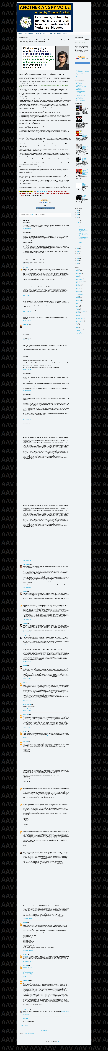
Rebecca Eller (26, 714)
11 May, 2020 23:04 (27, 350)
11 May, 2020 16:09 (27, 320)
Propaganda (78, 278)
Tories (77, 269)
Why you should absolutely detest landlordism (83, 238)
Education (78, 288)
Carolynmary (25, 1018)
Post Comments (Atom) (29, 1033)
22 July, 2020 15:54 (27, 783)
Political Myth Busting (40, 33)
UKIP (77, 282)
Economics (32, 216)
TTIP (77, 324)
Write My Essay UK (27, 704)
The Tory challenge (84, 106)
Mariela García (26, 980)
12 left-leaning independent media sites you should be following (85, 119)
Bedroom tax (78, 326)
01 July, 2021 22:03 (27, 1005)
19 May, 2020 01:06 (27, 599)
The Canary (78, 92)
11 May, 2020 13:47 (27, 311)
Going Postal (79, 97)
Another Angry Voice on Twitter (82, 71)
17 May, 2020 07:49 (27, 560)
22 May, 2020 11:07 (27, 644)
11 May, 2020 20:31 (27, 339)
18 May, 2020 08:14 (27, 587)
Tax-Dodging (79, 302)
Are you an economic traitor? (84, 184)
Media (77, 272)
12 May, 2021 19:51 (27, 976)
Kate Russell (25, 635)
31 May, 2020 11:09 (27, 661)
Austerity (78, 275)
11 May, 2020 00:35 (27, 263)
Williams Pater (26, 603)
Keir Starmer (40, 216)
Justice (77, 309)
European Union (79, 318)
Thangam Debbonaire (59, 216)
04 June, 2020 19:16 (27, 700)
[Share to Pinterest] (44, 214)
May (79, 222)
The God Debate (79, 329)
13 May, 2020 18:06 (27, 419)
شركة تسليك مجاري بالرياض (28, 974)
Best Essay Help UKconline (28, 708)
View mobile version (45, 1030)
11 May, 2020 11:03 (26, 295)
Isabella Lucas (26, 830)
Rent (54, 216)
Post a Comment (24, 1025)
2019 (78, 248)
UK (64, 216)
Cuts (77, 293)
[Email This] (38, 214)
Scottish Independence (81, 311)
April (79, 246)
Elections (78, 305)
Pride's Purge (79, 83)
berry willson (25, 802)
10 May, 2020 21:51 (27, 228)
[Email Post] (36, 214)
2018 (78, 250)
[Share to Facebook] (42, 214)
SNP (77, 303)
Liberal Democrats (80, 281)
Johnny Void (78, 82)
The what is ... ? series (55, 33)
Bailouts (78, 312)
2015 (78, 255)
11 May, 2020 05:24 (27, 281)
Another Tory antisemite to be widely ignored (85, 159)
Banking (78, 285)
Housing (35, 216)
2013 (78, 258)
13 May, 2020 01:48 (27, 390)
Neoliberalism (79, 279)
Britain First (78, 300)
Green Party (78, 299)
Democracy (78, 284)
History (77, 327)
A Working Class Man (80, 95)
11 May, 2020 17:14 (27, 328)
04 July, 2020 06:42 (27, 737)
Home (20, 33)
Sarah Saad (25, 965)
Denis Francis (26, 1009)
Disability (78, 297)
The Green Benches (80, 88)
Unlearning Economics (81, 91)
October (79, 219)
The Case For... (79, 333)
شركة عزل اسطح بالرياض (27, 973)
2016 (78, 253)
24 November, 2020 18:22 (28, 847)
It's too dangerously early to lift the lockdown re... (83, 225)
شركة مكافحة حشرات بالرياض (28, 970)
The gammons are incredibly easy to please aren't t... (83, 230)
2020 (24, 216)
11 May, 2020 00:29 (27, 254)
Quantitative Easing (80, 320)
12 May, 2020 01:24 (27, 369)
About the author (28, 33)
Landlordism (47, 216)
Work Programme (79, 332)
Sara (24, 682)
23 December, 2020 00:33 (28, 950)
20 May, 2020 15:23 (27, 631)
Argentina (78, 330)
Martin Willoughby (26, 564)
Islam (77, 314)
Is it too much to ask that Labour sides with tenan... (82, 241)
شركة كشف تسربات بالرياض (28, 972)
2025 (78, 210)
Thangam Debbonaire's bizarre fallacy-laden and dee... (83, 234)
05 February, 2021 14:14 (28, 961)
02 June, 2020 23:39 (27, 678)
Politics (51, 216)
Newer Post (22, 1028)
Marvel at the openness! (82, 243)
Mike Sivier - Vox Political (81, 86)
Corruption (78, 317)
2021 (78, 215)
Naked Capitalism (80, 98)
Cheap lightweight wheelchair (47, 735)
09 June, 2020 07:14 (27, 710)
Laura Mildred (26, 786)
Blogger (59, 1041)
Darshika (25, 591)
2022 (78, 214)
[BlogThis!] (39, 214)
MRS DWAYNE (26, 850)
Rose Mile (25, 922)
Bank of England (79, 321)
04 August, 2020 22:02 (27, 799)
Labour (44, 216)
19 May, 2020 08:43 (27, 619)
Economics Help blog (80, 100)
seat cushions (27, 956)
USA (77, 287)
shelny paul (25, 741)
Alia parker (25, 731)
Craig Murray (79, 85)
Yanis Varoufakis (79, 94)
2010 (78, 263)
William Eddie (25, 267)
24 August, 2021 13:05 (27, 1014)
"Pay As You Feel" (42, 191)
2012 (78, 260)
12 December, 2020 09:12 (28, 918)
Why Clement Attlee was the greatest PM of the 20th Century (85, 146)
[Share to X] (41, 214)
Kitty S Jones (79, 89)
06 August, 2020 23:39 (27, 826)
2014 (78, 256)
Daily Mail (78, 290)
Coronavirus (27, 216)
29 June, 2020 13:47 (27, 727)
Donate (65, 33)
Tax (77, 296)
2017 (78, 251)
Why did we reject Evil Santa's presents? (84, 197)
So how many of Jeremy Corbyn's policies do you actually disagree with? (85, 172)
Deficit (77, 308)
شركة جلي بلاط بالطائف (27, 967)
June (79, 220)
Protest (77, 306)
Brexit (77, 276)
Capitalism (78, 291)
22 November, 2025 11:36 (28, 1022)
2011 (78, 262)
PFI (77, 323)
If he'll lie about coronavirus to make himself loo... (83, 227)
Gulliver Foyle (26, 324)
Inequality (78, 315)
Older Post (68, 1028)
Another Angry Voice (80, 294)
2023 (78, 212)
